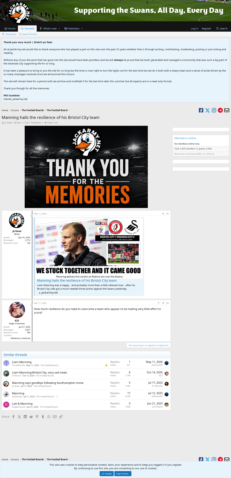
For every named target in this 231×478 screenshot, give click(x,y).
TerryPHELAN (18, 365)
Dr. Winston (157, 385)
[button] (59, 28)
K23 (161, 375)
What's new (50, 28)
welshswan (17, 396)
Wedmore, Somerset (20, 338)
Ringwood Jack (18, 406)
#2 (167, 303)
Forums (29, 28)
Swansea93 (157, 365)
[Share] (163, 214)
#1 (167, 213)
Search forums (29, 34)
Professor (16, 375)
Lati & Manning (22, 403)
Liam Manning (21, 362)
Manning (18, 393)
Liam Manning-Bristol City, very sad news (39, 372)
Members (73, 28)
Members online (185, 138)
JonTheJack (157, 406)
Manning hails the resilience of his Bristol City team (77, 280)
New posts (10, 34)
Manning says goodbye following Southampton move (48, 383)
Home (11, 28)
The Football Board (49, 365)
